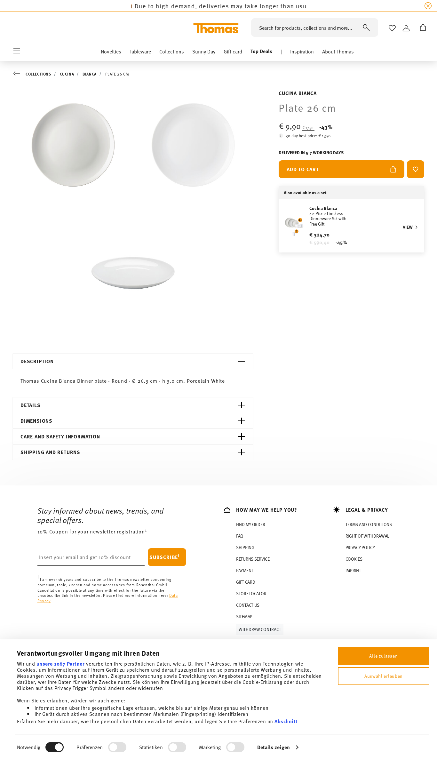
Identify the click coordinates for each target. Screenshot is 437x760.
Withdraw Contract (260, 629)
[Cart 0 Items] (421, 28)
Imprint (353, 570)
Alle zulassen (383, 656)
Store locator (251, 593)
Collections (38, 74)
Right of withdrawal (367, 536)
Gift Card (245, 582)
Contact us (247, 605)
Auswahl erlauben (383, 676)
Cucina (67, 74)
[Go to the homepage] (216, 28)
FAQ (239, 536)
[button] (111, 53)
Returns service (253, 559)
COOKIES (354, 559)
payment (244, 570)
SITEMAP (244, 616)
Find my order (250, 524)
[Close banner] (428, 6)
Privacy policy (360, 547)
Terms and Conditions (369, 524)
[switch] (117, 747)
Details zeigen (273, 747)
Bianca (90, 74)
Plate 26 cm (117, 73)
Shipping (245, 547)
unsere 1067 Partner (60, 663)
